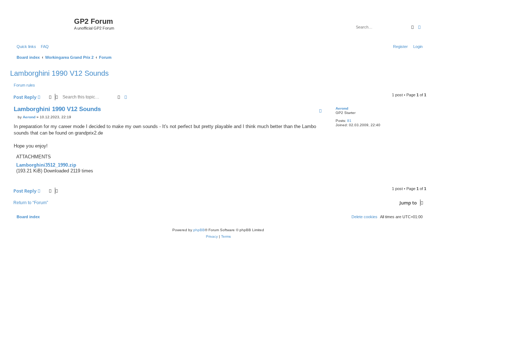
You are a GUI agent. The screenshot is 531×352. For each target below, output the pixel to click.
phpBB (199, 230)
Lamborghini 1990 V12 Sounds (59, 73)
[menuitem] (43, 46)
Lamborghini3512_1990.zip (46, 165)
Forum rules (24, 85)
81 (349, 121)
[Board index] (43, 23)
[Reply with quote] (320, 110)
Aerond (342, 108)
